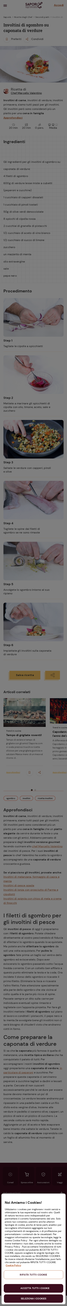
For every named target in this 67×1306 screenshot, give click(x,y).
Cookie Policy (13, 1265)
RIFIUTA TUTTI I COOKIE (33, 1274)
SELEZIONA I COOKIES (33, 1298)
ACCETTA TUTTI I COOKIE (34, 1288)
